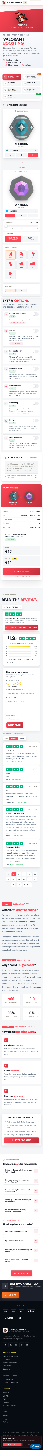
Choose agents (16, 343)
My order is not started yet (14, 1241)
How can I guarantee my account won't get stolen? (17, 1181)
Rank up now (23, 571)
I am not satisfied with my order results (16, 1260)
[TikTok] (21, 1345)
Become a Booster (9, 1405)
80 (35, 879)
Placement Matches (10, 1363)
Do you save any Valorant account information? (17, 1191)
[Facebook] (5, 1345)
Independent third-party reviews (21, 627)
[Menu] (35, 2)
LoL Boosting (8, 1379)
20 (35, 874)
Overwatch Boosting (10, 1382)
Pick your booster (17, 323)
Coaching (6, 1369)
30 (8, 879)
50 (19, 879)
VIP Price (6, 1396)
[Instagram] (16, 1345)
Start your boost (23, 1140)
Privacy (5, 1419)
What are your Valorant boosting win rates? (18, 1250)
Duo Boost (6, 1359)
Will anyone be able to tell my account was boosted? (15, 1210)
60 (24, 879)
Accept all (12, 1444)
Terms (5, 1416)
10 (29, 874)
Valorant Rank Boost (10, 1356)
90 (13, 884)
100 (19, 884)
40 (13, 879)
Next (26, 884)
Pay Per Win (7, 1366)
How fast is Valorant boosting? (16, 1231)
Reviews (6, 1402)
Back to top (20, 1273)
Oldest (22, 738)
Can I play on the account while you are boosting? (18, 1201)
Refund (5, 1422)
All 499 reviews (13, 607)
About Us (6, 1393)
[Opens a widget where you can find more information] (35, 1446)
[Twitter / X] (10, 1345)
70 (29, 879)
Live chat (12, 1295)
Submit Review (14, 725)
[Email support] (27, 1345)
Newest (13, 738)
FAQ (4, 1399)
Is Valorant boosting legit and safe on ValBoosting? (18, 1171)
